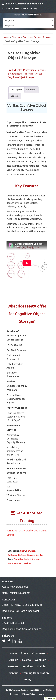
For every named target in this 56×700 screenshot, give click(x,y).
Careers (13, 659)
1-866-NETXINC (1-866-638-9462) (21, 9)
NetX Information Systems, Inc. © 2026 (22, 690)
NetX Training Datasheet (16, 592)
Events (26, 659)
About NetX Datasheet (15, 586)
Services (30, 551)
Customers (39, 653)
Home (6, 37)
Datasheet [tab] (31, 89)
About (24, 653)
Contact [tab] (14, 96)
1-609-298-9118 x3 (13, 622)
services (18, 563)
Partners (13, 666)
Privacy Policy (28, 694)
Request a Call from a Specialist (20, 611)
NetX (22, 551)
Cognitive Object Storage (27, 559)
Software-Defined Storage (37, 37)
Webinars (40, 659)
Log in (42, 694)
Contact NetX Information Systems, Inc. (24, 4)
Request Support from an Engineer (22, 629)
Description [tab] (16, 89)
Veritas (16, 37)
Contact (13, 673)
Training (42, 666)
